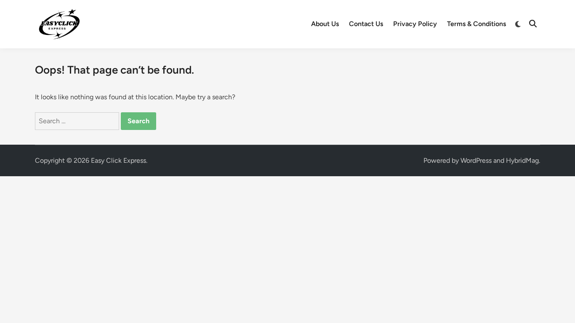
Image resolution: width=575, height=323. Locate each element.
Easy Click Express (118, 160)
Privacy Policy (415, 24)
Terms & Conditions (476, 24)
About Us (325, 24)
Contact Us (366, 24)
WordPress (476, 160)
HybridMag (522, 160)
